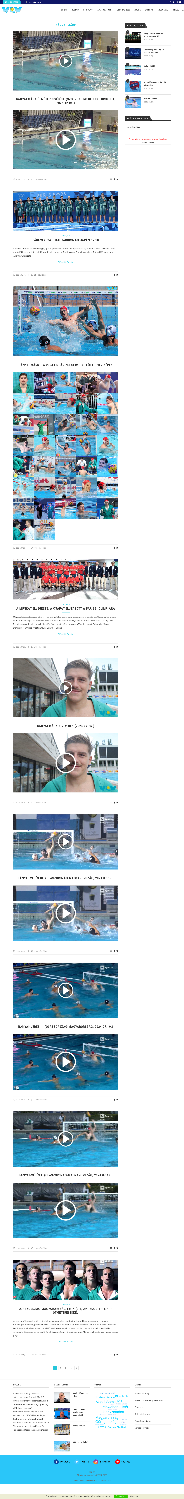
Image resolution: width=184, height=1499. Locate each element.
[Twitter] (173, 2)
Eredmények (163, 10)
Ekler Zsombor (112, 1412)
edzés (102, 1427)
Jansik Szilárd (117, 1427)
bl (121, 1422)
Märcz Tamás (103, 1414)
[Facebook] (170, 2)
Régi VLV (75, 10)
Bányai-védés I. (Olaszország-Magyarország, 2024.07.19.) (66, 1175)
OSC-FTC (124, 1420)
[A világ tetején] (62, 1429)
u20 (119, 1401)
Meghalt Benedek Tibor (80, 1394)
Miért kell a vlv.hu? (80, 1442)
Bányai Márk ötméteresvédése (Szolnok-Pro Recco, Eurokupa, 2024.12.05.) (65, 101)
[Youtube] (180, 2)
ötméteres (123, 1424)
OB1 (124, 1422)
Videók (137, 10)
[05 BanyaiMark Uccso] (67, 734)
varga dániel (107, 1393)
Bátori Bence (105, 1397)
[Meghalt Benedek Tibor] (62, 1397)
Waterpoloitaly (142, 1393)
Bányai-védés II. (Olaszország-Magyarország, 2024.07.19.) (65, 1027)
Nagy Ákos (114, 1414)
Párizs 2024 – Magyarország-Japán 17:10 (65, 240)
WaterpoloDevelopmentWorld (149, 1400)
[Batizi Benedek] (133, 102)
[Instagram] (177, 2)
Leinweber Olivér (114, 1407)
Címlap (64, 10)
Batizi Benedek (150, 98)
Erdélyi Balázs (121, 1404)
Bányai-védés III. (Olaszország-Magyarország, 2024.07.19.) (66, 878)
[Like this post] (111, 179)
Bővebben (133, 1496)
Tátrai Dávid (112, 1404)
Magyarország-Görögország (107, 1419)
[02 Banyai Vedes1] (67, 1183)
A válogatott (104, 10)
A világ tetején (79, 1426)
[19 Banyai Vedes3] (67, 886)
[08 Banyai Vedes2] (67, 1035)
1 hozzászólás (40, 275)
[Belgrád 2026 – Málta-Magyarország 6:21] (133, 37)
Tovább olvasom (65, 262)
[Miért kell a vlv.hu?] (62, 1446)
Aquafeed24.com (143, 1421)
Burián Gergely (110, 1409)
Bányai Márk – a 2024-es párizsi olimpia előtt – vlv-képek (66, 365)
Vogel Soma (106, 1402)
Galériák (149, 10)
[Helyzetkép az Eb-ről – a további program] (133, 53)
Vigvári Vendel (99, 1424)
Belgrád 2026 (123, 10)
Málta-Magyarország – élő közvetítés (46, 2)
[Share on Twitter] (117, 179)
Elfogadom (121, 1496)
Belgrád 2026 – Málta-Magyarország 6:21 (153, 34)
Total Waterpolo (142, 1414)
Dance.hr (139, 1407)
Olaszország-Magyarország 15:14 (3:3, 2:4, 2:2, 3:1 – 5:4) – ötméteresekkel (65, 1310)
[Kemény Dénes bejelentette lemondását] (62, 1413)
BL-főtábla (121, 1396)
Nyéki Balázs (115, 1409)
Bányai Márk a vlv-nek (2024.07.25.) (65, 726)
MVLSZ (176, 10)
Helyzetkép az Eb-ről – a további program (154, 51)
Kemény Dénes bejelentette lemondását (79, 1412)
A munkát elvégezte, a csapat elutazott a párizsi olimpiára (65, 608)
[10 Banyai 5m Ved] (67, 111)
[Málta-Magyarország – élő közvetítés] (133, 86)
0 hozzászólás (40, 179)
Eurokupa (110, 1414)
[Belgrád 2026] (133, 70)
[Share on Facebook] (114, 179)
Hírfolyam (88, 10)
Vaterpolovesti (142, 1428)
